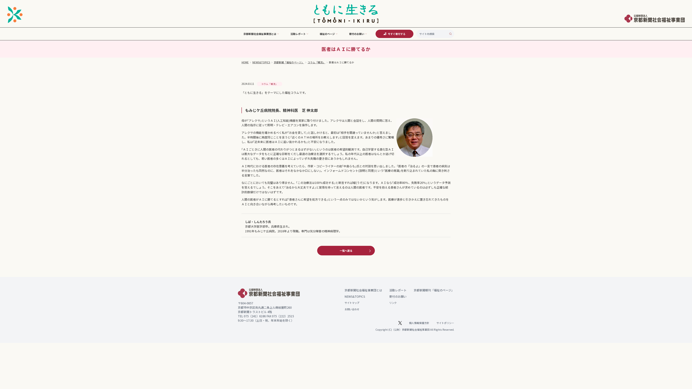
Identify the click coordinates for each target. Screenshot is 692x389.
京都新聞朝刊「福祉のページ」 (434, 290)
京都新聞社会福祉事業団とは (363, 290)
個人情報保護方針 (419, 323)
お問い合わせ (352, 309)
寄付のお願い (398, 296)
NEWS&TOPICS (261, 62)
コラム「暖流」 (316, 62)
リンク (393, 303)
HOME (245, 62)
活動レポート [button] (298, 33)
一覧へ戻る (346, 250)
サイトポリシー (445, 323)
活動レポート (398, 290)
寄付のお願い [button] (356, 33)
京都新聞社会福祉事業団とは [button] (259, 33)
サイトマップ (352, 303)
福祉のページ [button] (327, 33)
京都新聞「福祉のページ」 (289, 62)
